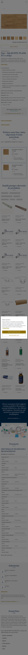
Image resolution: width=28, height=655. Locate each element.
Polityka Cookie (6, 328)
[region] (14, 327)
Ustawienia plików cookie (14, 335)
